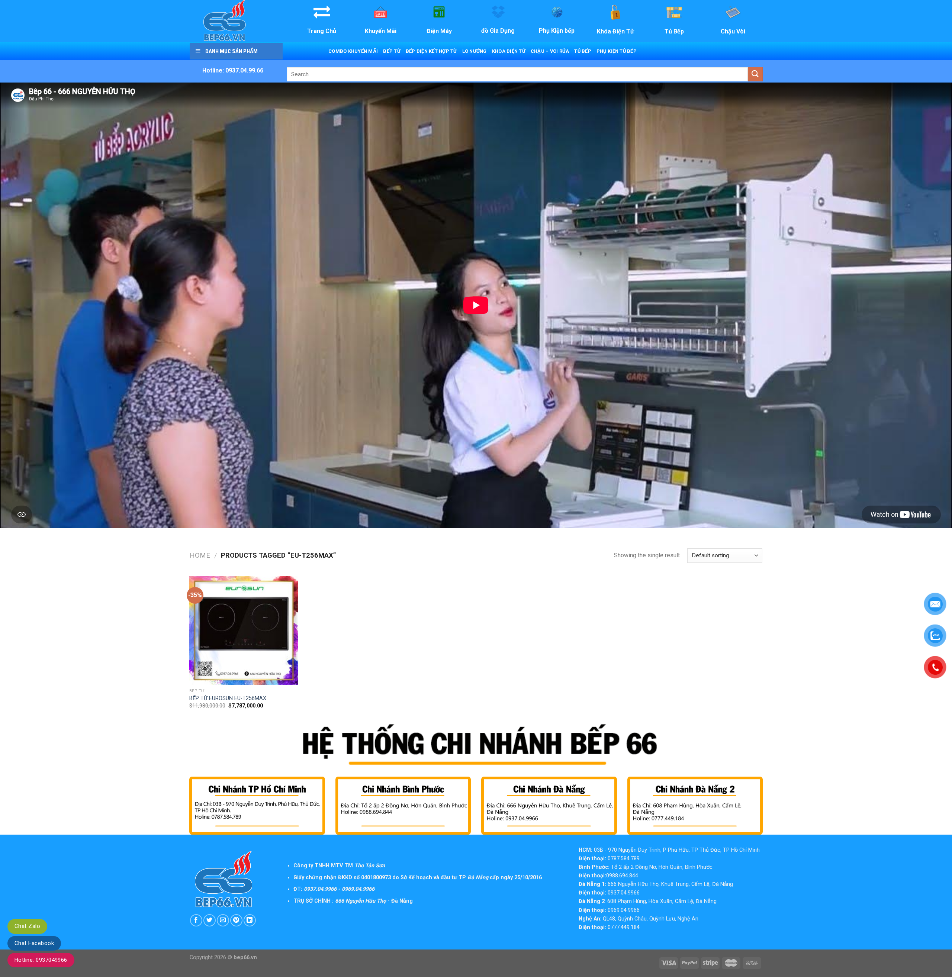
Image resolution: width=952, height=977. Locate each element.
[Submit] (755, 74)
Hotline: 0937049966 (41, 960)
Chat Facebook (34, 943)
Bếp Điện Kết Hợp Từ (431, 51)
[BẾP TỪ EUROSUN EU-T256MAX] (243, 630)
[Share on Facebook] (196, 920)
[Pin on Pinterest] (236, 920)
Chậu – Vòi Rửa (550, 51)
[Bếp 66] (235, 21)
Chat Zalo (27, 926)
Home (200, 555)
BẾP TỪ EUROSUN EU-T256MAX (227, 698)
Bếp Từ (392, 51)
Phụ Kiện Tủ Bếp (616, 51)
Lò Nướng (474, 51)
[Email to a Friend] (223, 920)
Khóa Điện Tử (508, 51)
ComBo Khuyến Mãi (353, 51)
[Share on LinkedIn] (250, 920)
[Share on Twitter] (209, 920)
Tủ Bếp (582, 51)
